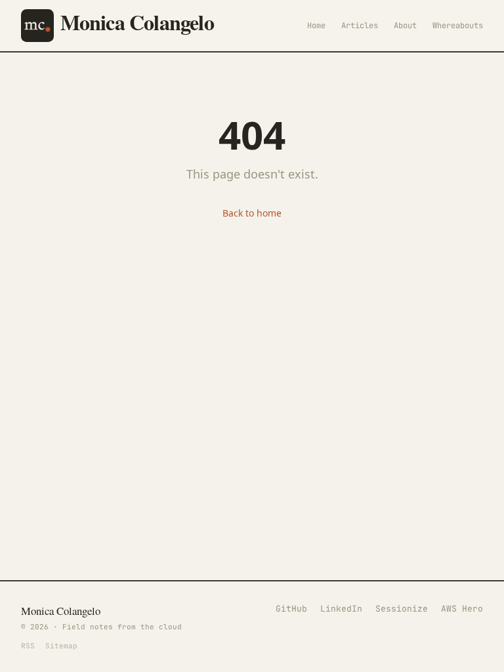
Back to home (252, 213)
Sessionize (401, 608)
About (405, 25)
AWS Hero (462, 608)
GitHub (291, 608)
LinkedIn (341, 608)
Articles (359, 25)
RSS (28, 645)
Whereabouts (457, 25)
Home (316, 25)
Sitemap (61, 645)
